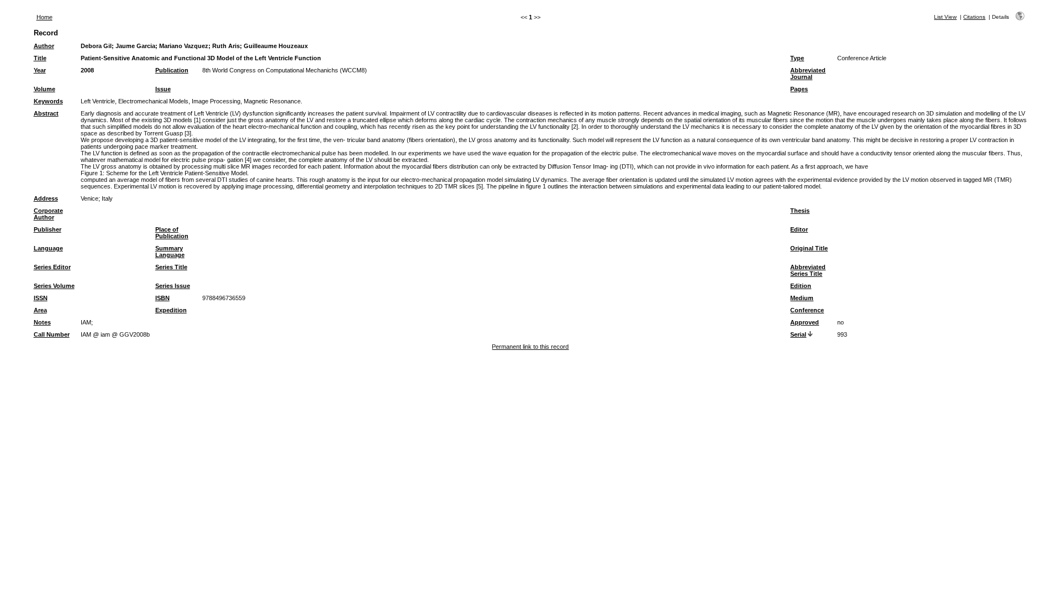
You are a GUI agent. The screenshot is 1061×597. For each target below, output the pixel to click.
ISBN (162, 298)
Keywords (48, 101)
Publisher (47, 229)
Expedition (171, 310)
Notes (42, 322)
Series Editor (52, 267)
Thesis (800, 210)
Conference (807, 310)
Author (44, 46)
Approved (804, 322)
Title (40, 58)
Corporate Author (48, 214)
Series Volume (54, 285)
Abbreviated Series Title (808, 270)
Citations (974, 17)
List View (945, 17)
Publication (171, 70)
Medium (801, 298)
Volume (44, 89)
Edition (800, 285)
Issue (163, 89)
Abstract (46, 113)
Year (40, 70)
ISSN (41, 298)
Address (46, 198)
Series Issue (172, 285)
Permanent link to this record (530, 346)
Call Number (52, 334)
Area (40, 310)
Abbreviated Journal (808, 73)
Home (44, 17)
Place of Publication (171, 232)
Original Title (809, 248)
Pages (799, 89)
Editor (799, 229)
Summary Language (170, 251)
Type (797, 58)
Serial (798, 334)
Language (48, 248)
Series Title (171, 267)
